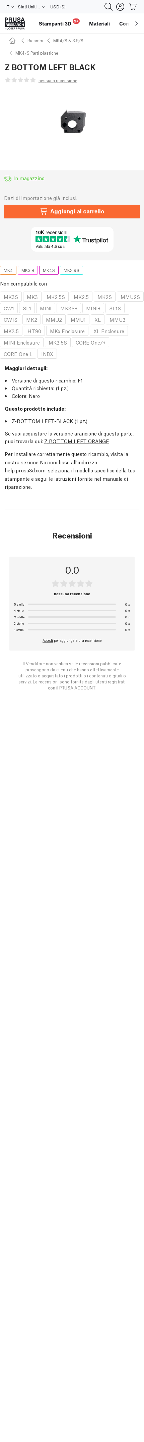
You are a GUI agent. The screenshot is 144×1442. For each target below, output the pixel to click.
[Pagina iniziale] (13, 40)
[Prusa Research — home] (14, 23)
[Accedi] (120, 6)
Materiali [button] (99, 23)
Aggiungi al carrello (77, 211)
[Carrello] (133, 6)
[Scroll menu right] (136, 23)
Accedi (48, 640)
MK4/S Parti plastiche (36, 53)
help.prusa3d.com (25, 470)
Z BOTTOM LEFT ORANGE (76, 440)
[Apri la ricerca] (108, 6)
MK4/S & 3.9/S (68, 40)
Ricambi (35, 40)
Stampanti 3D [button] (58, 23)
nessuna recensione (58, 80)
